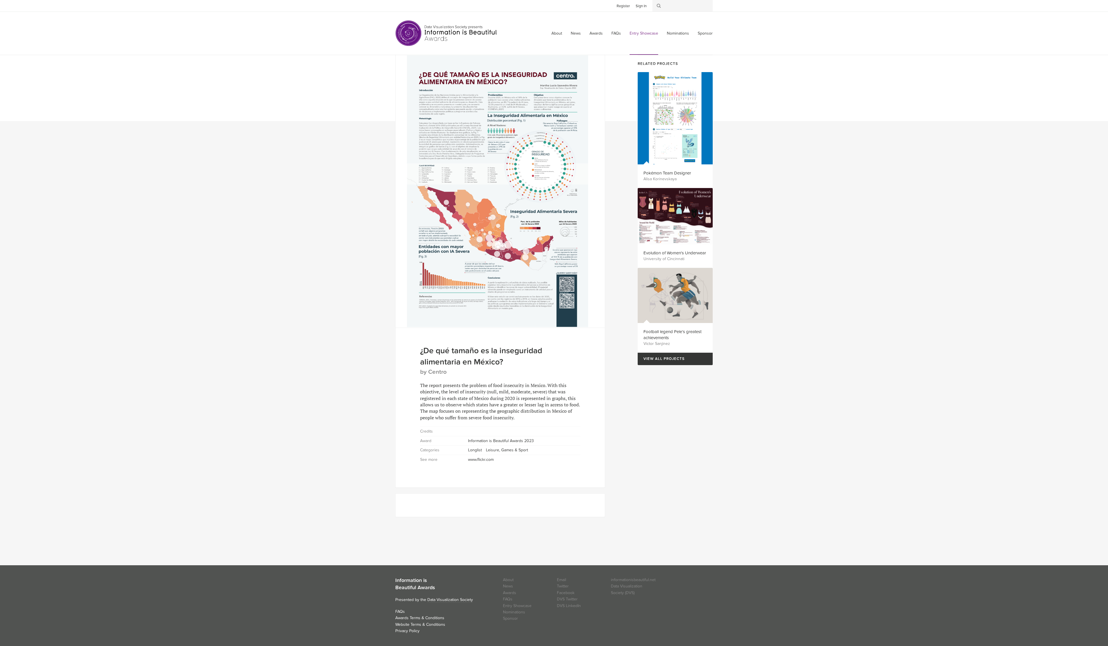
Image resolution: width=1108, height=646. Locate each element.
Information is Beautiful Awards (446, 33)
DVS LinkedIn (569, 605)
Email (561, 579)
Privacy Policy (407, 630)
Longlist (475, 450)
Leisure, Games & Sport (507, 450)
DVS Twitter (567, 599)
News (576, 33)
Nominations (678, 33)
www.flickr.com (481, 459)
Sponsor (705, 33)
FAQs (616, 33)
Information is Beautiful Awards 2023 (501, 440)
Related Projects (658, 63)
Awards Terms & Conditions (419, 617)
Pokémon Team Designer (667, 173)
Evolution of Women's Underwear (674, 253)
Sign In (641, 6)
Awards (596, 33)
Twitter (399, 5)
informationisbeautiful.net (633, 579)
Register (623, 6)
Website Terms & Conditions (420, 624)
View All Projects (661, 358)
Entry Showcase (644, 33)
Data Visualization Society (450, 599)
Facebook (408, 5)
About (556, 33)
